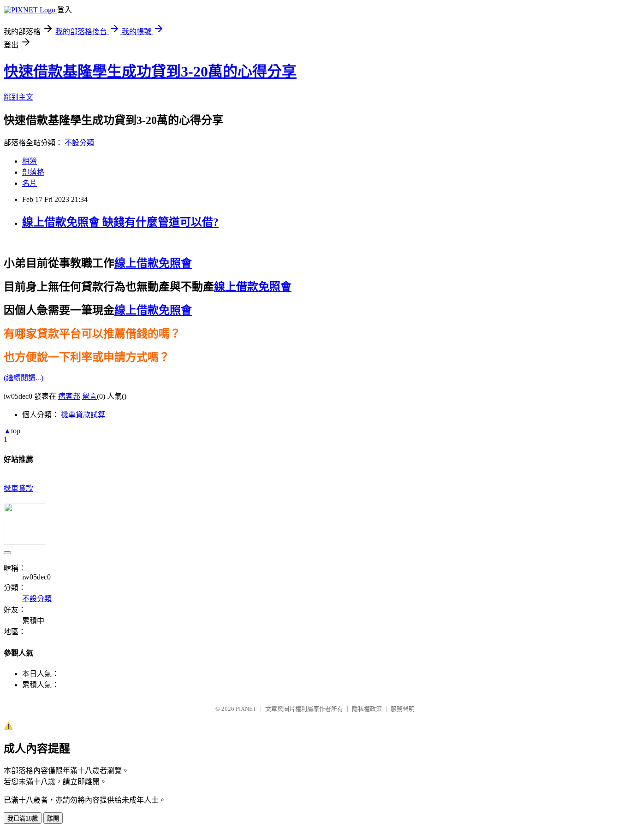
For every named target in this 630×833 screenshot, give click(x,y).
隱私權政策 (367, 708)
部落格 (33, 172)
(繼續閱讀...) (23, 378)
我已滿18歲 (22, 818)
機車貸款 (18, 488)
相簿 (29, 161)
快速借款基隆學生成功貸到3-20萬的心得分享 (150, 71)
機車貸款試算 (83, 415)
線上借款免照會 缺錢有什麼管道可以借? (120, 222)
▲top (12, 431)
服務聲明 (403, 708)
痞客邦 (69, 396)
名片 (29, 183)
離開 (53, 818)
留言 (89, 396)
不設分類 (79, 143)
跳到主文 (18, 97)
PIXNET (246, 708)
